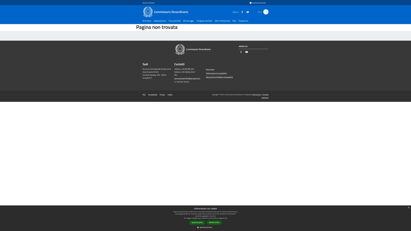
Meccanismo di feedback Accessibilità (219, 77)
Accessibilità (152, 94)
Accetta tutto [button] (197, 223)
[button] (205, 227)
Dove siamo (210, 69)
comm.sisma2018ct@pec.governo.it (187, 78)
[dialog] (205, 218)
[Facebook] (241, 11)
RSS (144, 94)
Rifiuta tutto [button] (214, 222)
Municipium (257, 94)
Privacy (162, 94)
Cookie (170, 94)
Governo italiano (149, 2)
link (226, 218)
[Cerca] (265, 11)
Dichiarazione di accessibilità (216, 73)
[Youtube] (247, 11)
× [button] (408, 208)
